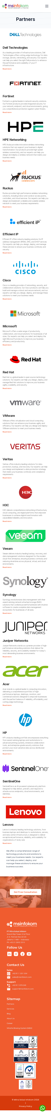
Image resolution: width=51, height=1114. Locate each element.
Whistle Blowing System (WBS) (19, 1028)
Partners (10, 1004)
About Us (11, 1018)
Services (10, 1009)
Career (10, 1023)
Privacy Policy (25, 1106)
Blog (8, 1014)
